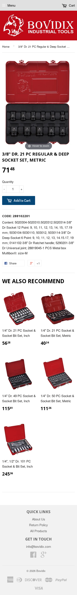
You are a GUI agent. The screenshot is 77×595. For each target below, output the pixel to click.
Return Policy (38, 525)
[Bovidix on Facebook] (33, 556)
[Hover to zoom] (38, 103)
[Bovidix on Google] (43, 556)
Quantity (7, 182)
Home (5, 46)
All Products (38, 531)
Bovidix (41, 571)
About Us (38, 519)
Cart (71, 5)
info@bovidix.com (38, 546)
